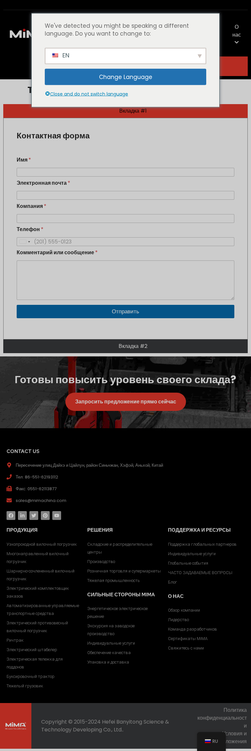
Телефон (30, 229)
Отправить (125, 311)
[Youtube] (56, 515)
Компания (31, 206)
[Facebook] (11, 515)
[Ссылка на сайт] (22, 515)
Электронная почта (43, 183)
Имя (24, 160)
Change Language (125, 77)
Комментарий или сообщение (57, 252)
